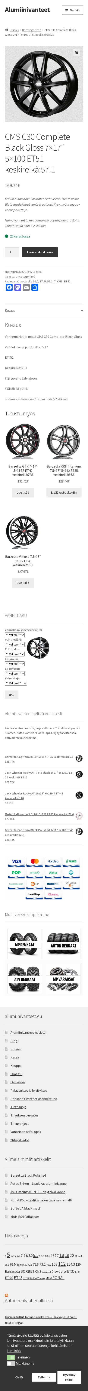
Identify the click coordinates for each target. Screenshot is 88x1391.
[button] (76, 52)
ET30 (63, 1272)
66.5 (13, 1264)
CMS (60, 281)
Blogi (14, 1041)
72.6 (36, 1264)
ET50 (26, 1278)
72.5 (30, 1264)
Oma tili (16, 1074)
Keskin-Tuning (37, 1278)
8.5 (35, 1255)
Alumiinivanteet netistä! (28, 1032)
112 (62, 1263)
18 (61, 1255)
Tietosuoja (18, 1107)
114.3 (70, 1264)
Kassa (14, 1057)
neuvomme (12, 738)
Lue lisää (23, 492)
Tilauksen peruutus (24, 1115)
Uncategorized (31, 30)
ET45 (18, 1277)
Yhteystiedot (19, 1140)
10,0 (35, 281)
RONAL (58, 1277)
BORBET (28, 1271)
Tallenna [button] (44, 1377)
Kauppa (16, 1065)
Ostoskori (17, 1082)
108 (54, 1264)
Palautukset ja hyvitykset (28, 1090)
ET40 (9, 1277)
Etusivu (14, 30)
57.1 (50, 281)
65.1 (7, 1264)
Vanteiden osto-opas (25, 1132)
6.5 (12, 1256)
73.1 (42, 1264)
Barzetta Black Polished (28, 1175)
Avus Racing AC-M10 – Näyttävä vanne (37, 1192)
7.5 (23, 1255)
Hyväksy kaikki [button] (69, 1377)
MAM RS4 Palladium (24, 1216)
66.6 (19, 1264)
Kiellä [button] (19, 1377)
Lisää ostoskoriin (40, 252)
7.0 (18, 1255)
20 (72, 1255)
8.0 (30, 1255)
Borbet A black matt (25, 1208)
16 (52, 1255)
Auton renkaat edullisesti (29, 1300)
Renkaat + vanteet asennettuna (33, 1099)
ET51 (67, 281)
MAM (49, 1278)
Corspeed (46, 1272)
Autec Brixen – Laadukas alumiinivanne (38, 1183)
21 (76, 1255)
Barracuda (12, 1271)
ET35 (71, 1271)
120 (78, 1264)
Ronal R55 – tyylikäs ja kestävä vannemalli (41, 1200)
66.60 (24, 1264)
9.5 (42, 1255)
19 (67, 1255)
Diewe (55, 1271)
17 (41, 281)
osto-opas (45, 733)
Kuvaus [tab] (10, 310)
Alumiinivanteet (27, 9)
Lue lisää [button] (14, 1351)
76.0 (49, 1264)
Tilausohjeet (19, 1123)
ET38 (77, 1271)
